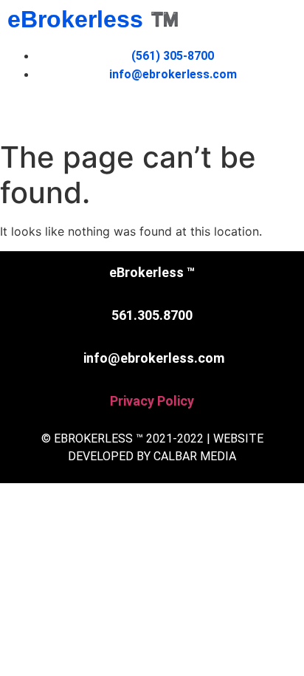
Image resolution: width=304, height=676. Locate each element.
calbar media (194, 456)
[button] (152, 112)
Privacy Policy (152, 401)
